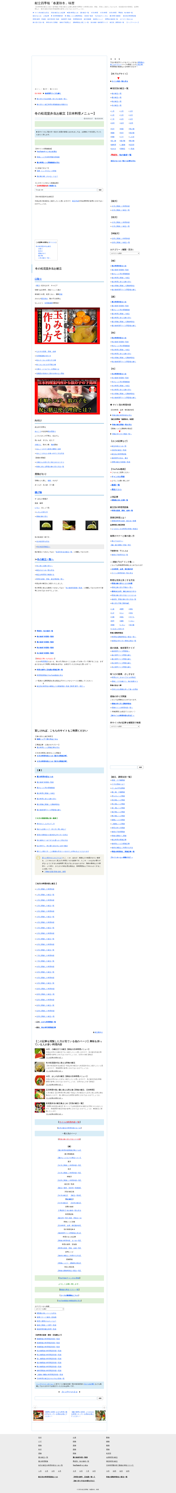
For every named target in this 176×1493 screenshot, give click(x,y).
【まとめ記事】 (89, 1384)
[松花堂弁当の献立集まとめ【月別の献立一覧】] (40, 1107)
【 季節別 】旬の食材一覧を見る (69, 1210)
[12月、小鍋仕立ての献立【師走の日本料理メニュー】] (40, 1053)
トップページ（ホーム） (45, 1384)
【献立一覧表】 (76, 1195)
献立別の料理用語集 (129, 16)
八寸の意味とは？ (118, 784)
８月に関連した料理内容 (45, 966)
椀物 (112, 133)
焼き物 (131, 133)
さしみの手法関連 (118, 788)
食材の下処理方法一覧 (120, 555)
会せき (113, 149)
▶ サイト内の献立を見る (41, 12)
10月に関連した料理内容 (45, 989)
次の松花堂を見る (42, 541)
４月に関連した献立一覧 (45, 928)
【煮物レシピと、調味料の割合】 (69, 1263)
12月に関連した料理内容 (45, 1011)
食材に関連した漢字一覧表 (46, 1325)
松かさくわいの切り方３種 (46, 360)
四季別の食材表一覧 (111, 19)
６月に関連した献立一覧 (45, 950)
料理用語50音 (77, 19)
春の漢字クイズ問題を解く (121, 655)
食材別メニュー (98, 19)
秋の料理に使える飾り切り (121, 354)
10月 (113, 123)
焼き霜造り (52, 431)
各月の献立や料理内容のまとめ (69, 1128)
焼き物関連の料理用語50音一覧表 (49, 1351)
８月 (122, 119)
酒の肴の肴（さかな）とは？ (47, 176)
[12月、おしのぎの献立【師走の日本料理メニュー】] (40, 1080)
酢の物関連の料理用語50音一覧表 (49, 1367)
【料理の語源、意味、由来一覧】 (69, 1248)
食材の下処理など (65, 22)
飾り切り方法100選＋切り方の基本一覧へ (52, 99)
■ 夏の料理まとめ (72, 12)
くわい (131, 621)
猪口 (38, 285)
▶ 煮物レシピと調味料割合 (73, 16)
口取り (40, 249)
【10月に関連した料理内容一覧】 (69, 1180)
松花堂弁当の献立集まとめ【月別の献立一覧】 (65, 1103)
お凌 (74, 1437)
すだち (131, 617)
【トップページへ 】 (132, 22)
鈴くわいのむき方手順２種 (46, 364)
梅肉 (52, 445)
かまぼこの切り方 (117, 629)
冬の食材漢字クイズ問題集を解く (124, 398)
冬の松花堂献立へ (43, 547)
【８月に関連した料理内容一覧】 (69, 1165)
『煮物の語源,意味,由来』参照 (55, 871)
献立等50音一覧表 (53, 19)
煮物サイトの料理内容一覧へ (122, 707)
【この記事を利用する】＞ (54, 1057)
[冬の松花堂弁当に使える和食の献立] (40, 1067)
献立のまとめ (37, 16)
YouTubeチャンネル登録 (69, 1278)
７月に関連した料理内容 (45, 955)
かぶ (122, 613)
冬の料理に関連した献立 (121, 386)
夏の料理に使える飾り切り (46, 799)
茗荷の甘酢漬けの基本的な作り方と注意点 (52, 835)
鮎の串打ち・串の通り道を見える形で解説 (52, 846)
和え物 (131, 129)
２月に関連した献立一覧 (45, 906)
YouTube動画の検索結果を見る (69, 1301)
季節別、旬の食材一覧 (125, 12)
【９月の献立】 (62, 1203)
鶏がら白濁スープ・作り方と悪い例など (51, 829)
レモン (37, 508)
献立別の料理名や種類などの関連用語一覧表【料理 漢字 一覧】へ (61, 686)
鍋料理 (113, 145)
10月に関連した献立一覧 (45, 994)
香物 (107, 1449)
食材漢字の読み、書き (120, 458)
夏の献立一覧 (84, 12)
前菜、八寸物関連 (118, 780)
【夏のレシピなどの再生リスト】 (69, 1158)
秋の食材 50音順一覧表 (120, 342)
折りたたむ (52, 242)
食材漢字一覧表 (66, 19)
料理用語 (44, 661)
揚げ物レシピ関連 (118, 812)
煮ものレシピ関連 (118, 796)
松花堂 (131, 145)
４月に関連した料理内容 (45, 922)
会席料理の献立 (112, 1457)
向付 (122, 133)
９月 (131, 119)
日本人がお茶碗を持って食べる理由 (125, 689)
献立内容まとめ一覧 (119, 446)
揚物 (74, 1449)
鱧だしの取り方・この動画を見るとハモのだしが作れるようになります (63, 851)
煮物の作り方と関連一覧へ (122, 434)
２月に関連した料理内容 (45, 900)
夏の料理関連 (43, 1461)
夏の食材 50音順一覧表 (45, 782)
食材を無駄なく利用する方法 (122, 847)
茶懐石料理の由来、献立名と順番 (124, 521)
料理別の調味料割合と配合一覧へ (124, 637)
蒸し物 (113, 141)
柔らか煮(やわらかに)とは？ (52, 858)
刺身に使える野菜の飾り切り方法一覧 (50, 466)
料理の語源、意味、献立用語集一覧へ (50, 579)
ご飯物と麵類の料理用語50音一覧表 (50, 1374)
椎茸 (122, 609)
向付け (40, 251)
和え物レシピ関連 (118, 804)
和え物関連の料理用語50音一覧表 (49, 1355)
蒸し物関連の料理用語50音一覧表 (49, 1359)
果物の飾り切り (42, 516)
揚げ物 (40, 255)
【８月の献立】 (63, 1195)
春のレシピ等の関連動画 (121, 274)
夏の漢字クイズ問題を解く (121, 659)
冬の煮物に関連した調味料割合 (123, 394)
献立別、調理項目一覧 (117, 22)
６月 (131, 115)
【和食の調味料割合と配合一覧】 (69, 1271)
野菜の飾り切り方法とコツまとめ (124, 595)
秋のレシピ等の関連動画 (121, 346)
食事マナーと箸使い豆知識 (46, 1317)
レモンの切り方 (42, 512)
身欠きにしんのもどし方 (46, 824)
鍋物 (107, 1441)
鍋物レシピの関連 (118, 820)
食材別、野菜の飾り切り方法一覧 (124, 599)
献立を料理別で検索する (45, 574)
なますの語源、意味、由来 (46, 351)
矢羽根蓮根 (49, 303)
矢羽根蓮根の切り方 (43, 356)
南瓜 (122, 617)
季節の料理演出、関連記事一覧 (123, 851)
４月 (112, 115)
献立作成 (75, 201)
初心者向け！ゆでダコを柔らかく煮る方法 (52, 840)
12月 (131, 123)
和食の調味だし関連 (119, 836)
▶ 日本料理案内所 (57, 16)
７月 (112, 119)
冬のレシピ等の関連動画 (121, 382)
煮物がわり (42, 253)
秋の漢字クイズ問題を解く (121, 663)
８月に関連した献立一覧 (45, 972)
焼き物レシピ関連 (118, 800)
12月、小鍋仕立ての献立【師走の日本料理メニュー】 (68, 1049)
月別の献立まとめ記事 (58, 12)
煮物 (112, 137)
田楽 (60, 294)
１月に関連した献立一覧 (45, 895)
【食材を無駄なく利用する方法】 (69, 1255)
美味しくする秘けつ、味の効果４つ (125, 681)
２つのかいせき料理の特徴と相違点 (125, 529)
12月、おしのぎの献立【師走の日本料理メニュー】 (67, 1076)
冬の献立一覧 (117, 105)
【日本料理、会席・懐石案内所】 (69, 1225)
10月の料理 (112, 12)
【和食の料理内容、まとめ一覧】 (69, 1240)
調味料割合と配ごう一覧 (81, 22)
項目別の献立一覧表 (119, 450)
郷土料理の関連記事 (119, 840)
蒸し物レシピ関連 (118, 808)
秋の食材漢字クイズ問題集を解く (124, 362)
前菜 (122, 129)
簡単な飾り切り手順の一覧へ (122, 587)
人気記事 (46, 16)
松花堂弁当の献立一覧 (64, 552)
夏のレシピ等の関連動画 (46, 788)
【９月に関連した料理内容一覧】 (69, 1173)
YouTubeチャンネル (101, 16)
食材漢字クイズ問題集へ (121, 651)
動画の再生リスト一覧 (69, 1290)
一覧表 (131, 149)
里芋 (112, 621)
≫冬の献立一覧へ (44, 258)
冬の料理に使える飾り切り (121, 390)
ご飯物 (122, 145)
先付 (112, 129)
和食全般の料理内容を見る (122, 415)
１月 (112, 111)
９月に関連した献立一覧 (45, 983)
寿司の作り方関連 (52, 22)
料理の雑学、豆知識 (39, 19)
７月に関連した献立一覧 (45, 961)
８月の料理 (94, 12)
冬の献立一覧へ (45, 559)
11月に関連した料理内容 (45, 1000)
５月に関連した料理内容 (45, 933)
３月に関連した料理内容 (45, 911)
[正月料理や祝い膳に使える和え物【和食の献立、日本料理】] (40, 1094)
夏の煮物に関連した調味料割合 (48, 804)
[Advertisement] (88, 40)
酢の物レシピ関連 (118, 816)
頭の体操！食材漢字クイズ (99, 22)
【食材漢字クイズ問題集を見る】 (69, 1233)
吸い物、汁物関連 (118, 792)
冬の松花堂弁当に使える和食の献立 (60, 1063)
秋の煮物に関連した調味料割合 (123, 358)
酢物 (107, 1437)
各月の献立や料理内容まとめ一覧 (50, 1465)
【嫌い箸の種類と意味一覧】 (120, 545)
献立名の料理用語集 (119, 454)
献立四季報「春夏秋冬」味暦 (54, 3)
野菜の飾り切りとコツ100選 (122, 583)
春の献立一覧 (117, 93)
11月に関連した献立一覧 (45, 1005)
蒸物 (74, 1445)
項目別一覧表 (88, 16)
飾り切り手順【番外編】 (121, 603)
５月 (122, 115)
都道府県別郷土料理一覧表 (46, 1329)
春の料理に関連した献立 (121, 278)
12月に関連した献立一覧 (45, 1016)
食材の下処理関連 (118, 832)
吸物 (40, 1445)
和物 (74, 1453)
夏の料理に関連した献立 (46, 793)
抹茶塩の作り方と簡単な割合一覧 (124, 641)
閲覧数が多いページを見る (46, 1313)
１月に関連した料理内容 (45, 889)
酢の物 (131, 141)
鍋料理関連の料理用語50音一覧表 (49, 1370)
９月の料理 (103, 12)
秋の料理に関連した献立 (121, 350)
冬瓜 (131, 613)
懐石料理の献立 (112, 1461)
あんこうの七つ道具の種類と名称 (48, 449)
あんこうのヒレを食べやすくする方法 (50, 453)
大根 (112, 617)
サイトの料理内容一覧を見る (122, 573)
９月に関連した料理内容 (45, 978)
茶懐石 (122, 149)
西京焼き (44, 298)
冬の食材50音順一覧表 (74, 588)
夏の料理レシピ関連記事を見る (48, 747)
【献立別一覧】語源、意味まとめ (69, 1218)
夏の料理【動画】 (115, 16)
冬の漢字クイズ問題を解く (121, 667)
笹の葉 (131, 625)
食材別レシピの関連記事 (121, 844)
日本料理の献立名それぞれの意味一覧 (50, 1378)
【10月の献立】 (76, 1203)
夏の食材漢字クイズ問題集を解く (49, 810)
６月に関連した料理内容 (45, 944)
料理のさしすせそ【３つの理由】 (124, 677)
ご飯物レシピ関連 (118, 824)
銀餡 (49, 480)
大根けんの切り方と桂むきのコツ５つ (50, 462)
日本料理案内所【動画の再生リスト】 (120, 1465)
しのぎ (131, 137)
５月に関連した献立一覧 (45, 939)
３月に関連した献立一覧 (45, 917)
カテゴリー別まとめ (126, 19)
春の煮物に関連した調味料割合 (123, 286)
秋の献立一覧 (117, 101)
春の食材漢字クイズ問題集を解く (124, 290)
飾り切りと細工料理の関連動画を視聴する (52, 104)
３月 (131, 111)
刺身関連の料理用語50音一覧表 (48, 1343)
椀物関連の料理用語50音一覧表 (48, 1339)
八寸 (122, 137)
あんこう (38, 431)
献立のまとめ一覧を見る (45, 570)
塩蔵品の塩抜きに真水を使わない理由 (50, 373)
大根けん (38, 445)
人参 (112, 609)
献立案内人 (99, 1032)
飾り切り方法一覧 (38, 22)
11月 (122, 123)
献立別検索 (87, 19)
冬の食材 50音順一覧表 (120, 378)
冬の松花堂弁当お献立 (43, 246)
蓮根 (122, 621)
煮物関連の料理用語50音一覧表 (48, 1347)
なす (112, 613)
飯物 (107, 1445)
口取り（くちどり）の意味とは (47, 369)
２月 (122, 111)
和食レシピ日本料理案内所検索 (48, 157)
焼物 (74, 1441)
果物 (112, 625)
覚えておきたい (117, 541)
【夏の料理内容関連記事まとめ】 (69, 1150)
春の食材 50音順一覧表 (120, 270)
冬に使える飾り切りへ (44, 566)
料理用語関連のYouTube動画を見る (50, 675)
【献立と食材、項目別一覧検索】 (69, 1188)
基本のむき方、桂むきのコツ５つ (124, 591)
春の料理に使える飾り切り (121, 282)
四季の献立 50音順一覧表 (121, 462)
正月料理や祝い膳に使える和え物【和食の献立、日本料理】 (70, 1090)
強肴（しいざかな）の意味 (46, 171)
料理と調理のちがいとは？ (46, 1321)
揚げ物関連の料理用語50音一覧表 (49, 1363)
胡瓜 (131, 609)
